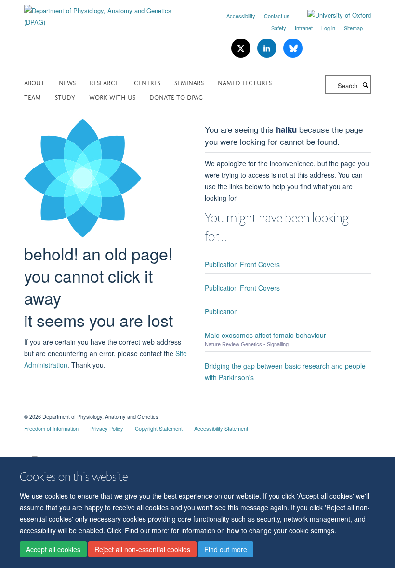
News (67, 82)
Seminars (189, 82)
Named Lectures (245, 82)
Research (105, 82)
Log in (328, 28)
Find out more (225, 549)
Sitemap (353, 28)
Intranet (304, 28)
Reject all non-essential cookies (142, 549)
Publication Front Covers (242, 264)
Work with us (112, 96)
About (34, 82)
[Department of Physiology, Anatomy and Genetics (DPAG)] (107, 12)
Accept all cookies (53, 549)
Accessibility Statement (221, 428)
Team (32, 96)
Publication (221, 311)
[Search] (365, 84)
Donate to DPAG (176, 96)
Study (65, 96)
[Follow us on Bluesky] (293, 48)
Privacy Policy (106, 428)
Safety (278, 28)
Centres (147, 82)
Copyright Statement (159, 428)
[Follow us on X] (241, 48)
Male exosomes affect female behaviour (265, 335)
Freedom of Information (51, 428)
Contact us (277, 16)
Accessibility (240, 16)
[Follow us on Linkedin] (267, 48)
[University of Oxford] (332, 15)
